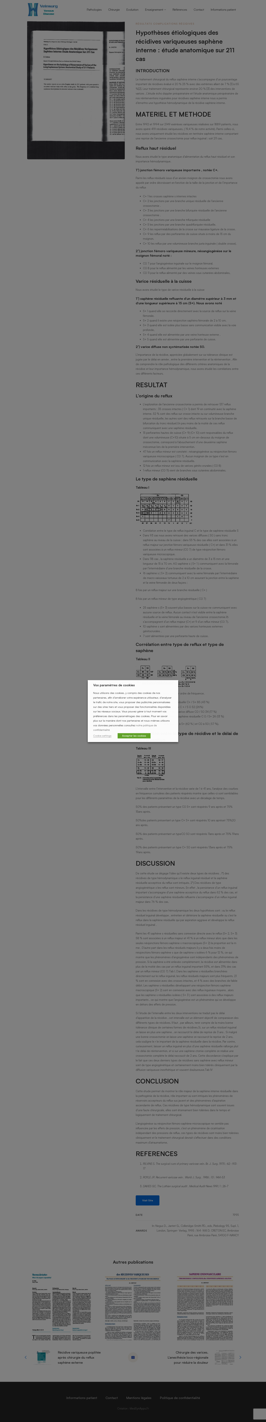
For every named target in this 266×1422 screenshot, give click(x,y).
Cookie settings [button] (102, 735)
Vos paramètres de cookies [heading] (114, 685)
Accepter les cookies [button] (134, 735)
